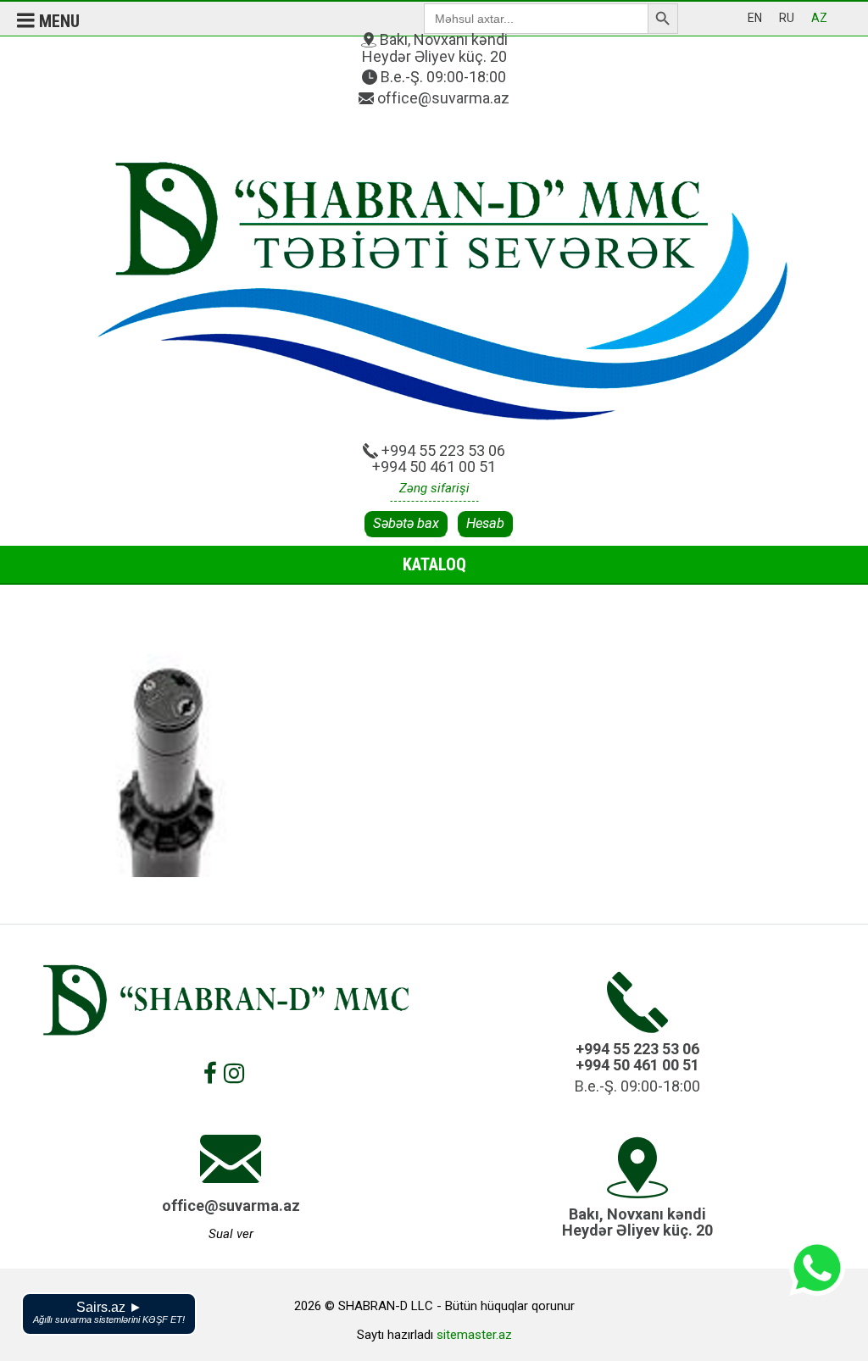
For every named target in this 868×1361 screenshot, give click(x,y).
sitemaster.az (474, 1334)
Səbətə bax (406, 523)
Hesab (485, 523)
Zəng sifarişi (434, 488)
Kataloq (434, 564)
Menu (57, 21)
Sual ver (231, 1234)
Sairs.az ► (109, 1312)
